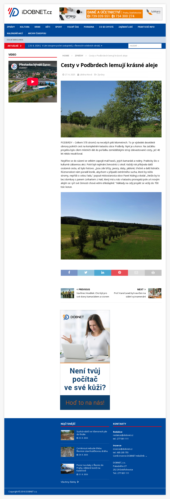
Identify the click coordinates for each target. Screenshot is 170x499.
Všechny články (69, 481)
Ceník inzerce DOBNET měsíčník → (130, 455)
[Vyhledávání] (145, 45)
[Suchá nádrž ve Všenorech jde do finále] (67, 435)
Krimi (37, 26)
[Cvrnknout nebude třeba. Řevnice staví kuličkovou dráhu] (67, 452)
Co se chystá (106, 26)
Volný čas (73, 26)
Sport (58, 26)
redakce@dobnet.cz (123, 435)
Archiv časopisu (37, 33)
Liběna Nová (86, 74)
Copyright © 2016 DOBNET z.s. (22, 491)
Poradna (89, 26)
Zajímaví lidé (126, 26)
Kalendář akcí (15, 33)
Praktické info (146, 26)
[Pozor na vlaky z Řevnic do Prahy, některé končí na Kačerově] (67, 469)
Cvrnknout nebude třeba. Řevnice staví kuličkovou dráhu (92, 450)
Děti (47, 26)
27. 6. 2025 (70, 74)
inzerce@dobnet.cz (122, 448)
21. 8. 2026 (83, 474)
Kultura (24, 26)
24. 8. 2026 (83, 454)
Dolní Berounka (15, 39)
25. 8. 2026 (83, 438)
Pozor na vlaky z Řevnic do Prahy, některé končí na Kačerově (90, 468)
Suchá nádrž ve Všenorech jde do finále (92, 433)
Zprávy (11, 26)
